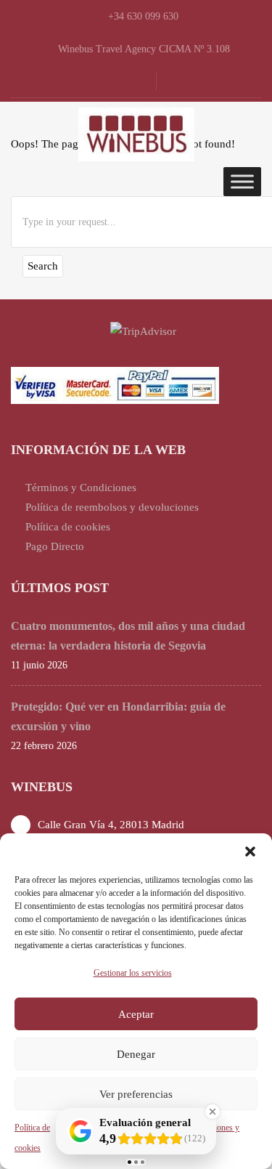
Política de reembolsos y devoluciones (112, 507)
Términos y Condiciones (80, 487)
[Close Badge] (212, 1111)
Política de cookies (67, 527)
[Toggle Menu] (242, 181)
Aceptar (136, 1014)
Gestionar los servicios (133, 973)
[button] (250, 851)
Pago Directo (54, 546)
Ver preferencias (136, 1094)
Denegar (136, 1054)
